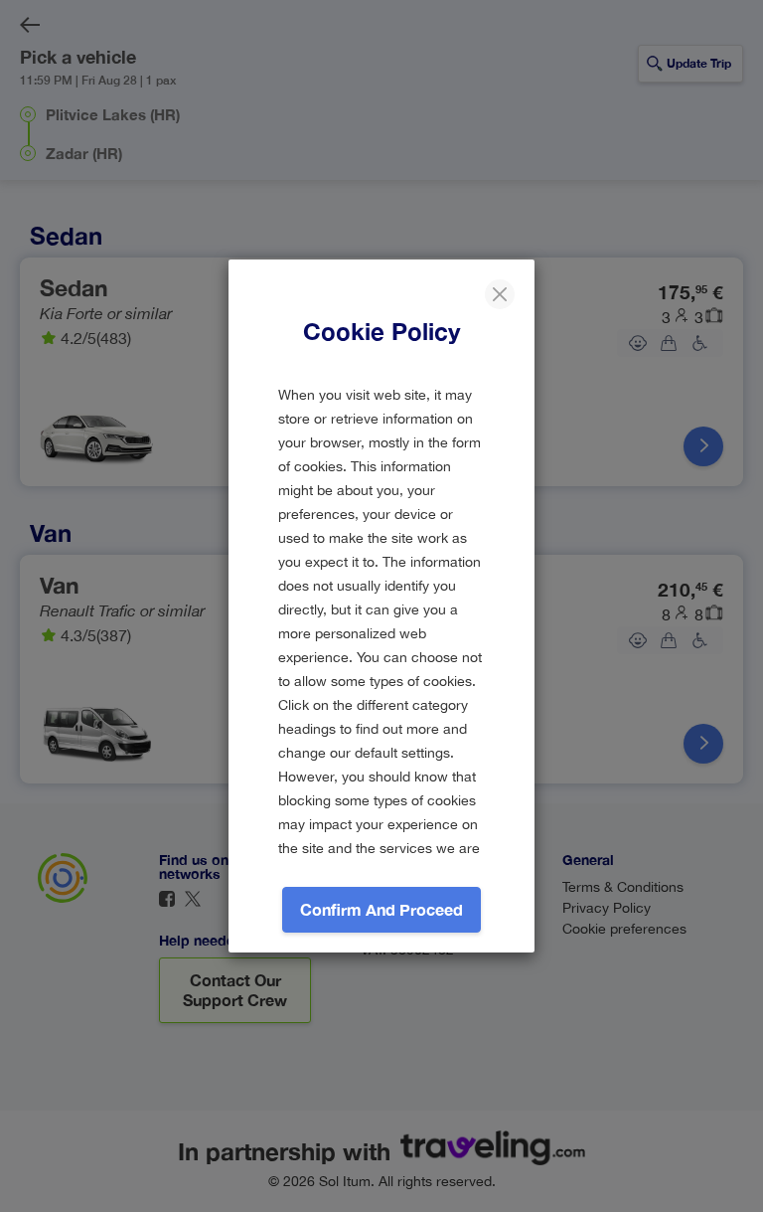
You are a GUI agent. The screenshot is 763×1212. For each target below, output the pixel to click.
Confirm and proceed (381, 909)
